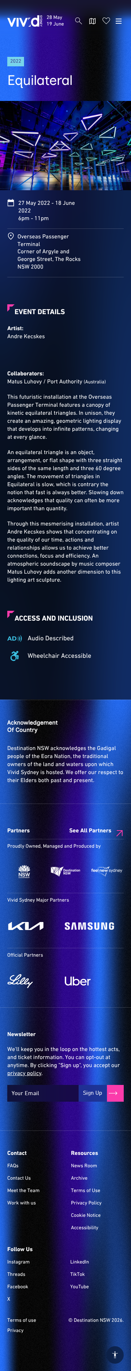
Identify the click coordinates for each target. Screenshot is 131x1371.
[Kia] (32, 926)
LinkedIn (79, 1262)
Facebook (17, 1287)
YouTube (79, 1287)
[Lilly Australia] (32, 981)
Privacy (15, 1330)
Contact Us (19, 1178)
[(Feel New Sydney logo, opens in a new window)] (107, 871)
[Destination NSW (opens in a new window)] (65, 871)
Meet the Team (23, 1191)
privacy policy (24, 1074)
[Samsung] (90, 926)
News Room (84, 1166)
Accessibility (84, 1228)
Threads (16, 1274)
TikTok (77, 1274)
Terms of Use (85, 1191)
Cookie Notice (86, 1215)
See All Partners (90, 831)
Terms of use (21, 1320)
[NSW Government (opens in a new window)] (24, 871)
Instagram (18, 1262)
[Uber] (90, 981)
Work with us (21, 1203)
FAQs (13, 1166)
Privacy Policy (86, 1203)
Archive (79, 1178)
